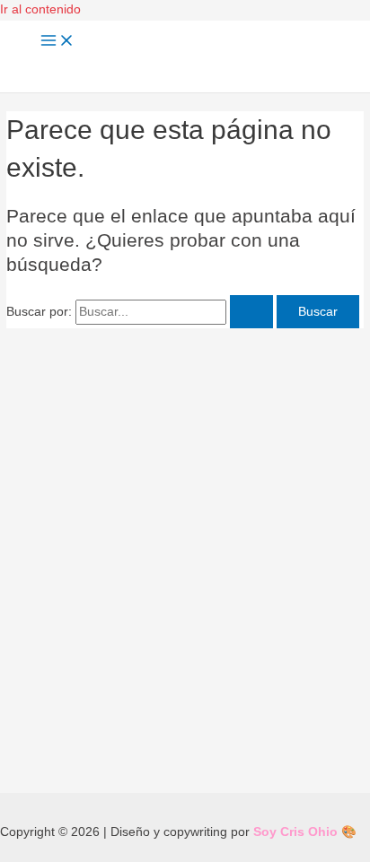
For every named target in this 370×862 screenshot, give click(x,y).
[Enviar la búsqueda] (251, 312)
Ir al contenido (40, 9)
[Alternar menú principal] (57, 42)
